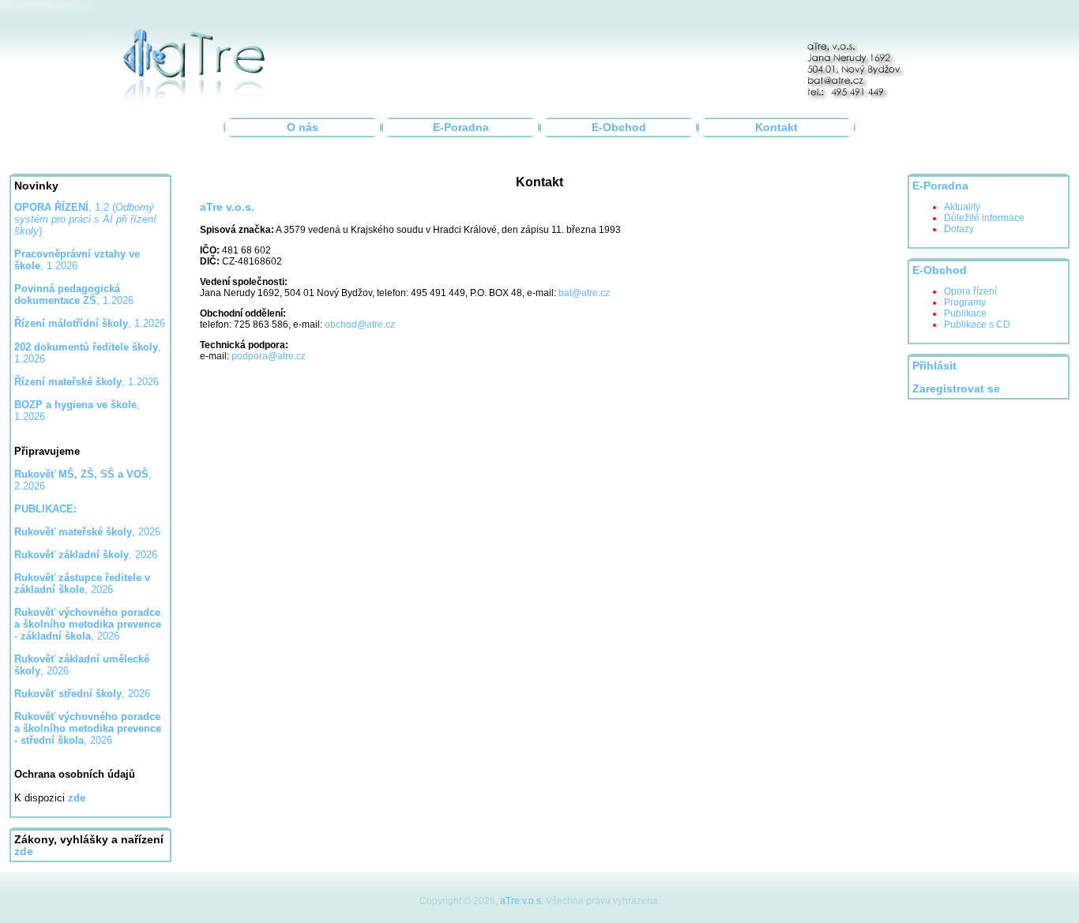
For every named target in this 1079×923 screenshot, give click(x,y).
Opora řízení (970, 291)
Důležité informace (984, 217)
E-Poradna (461, 127)
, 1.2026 (73, 294)
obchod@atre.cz (360, 324)
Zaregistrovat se (956, 389)
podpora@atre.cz (268, 356)
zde (23, 851)
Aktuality (962, 206)
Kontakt (776, 127)
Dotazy (959, 229)
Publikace (965, 313)
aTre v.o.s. (521, 900)
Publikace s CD (977, 324)
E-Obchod (619, 127)
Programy (965, 302)
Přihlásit (934, 366)
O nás (302, 127)
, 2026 (87, 532)
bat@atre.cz (584, 292)
